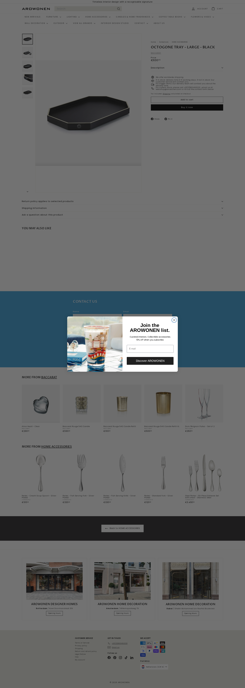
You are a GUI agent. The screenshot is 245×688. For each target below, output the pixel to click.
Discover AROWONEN (150, 360)
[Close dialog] (174, 320)
